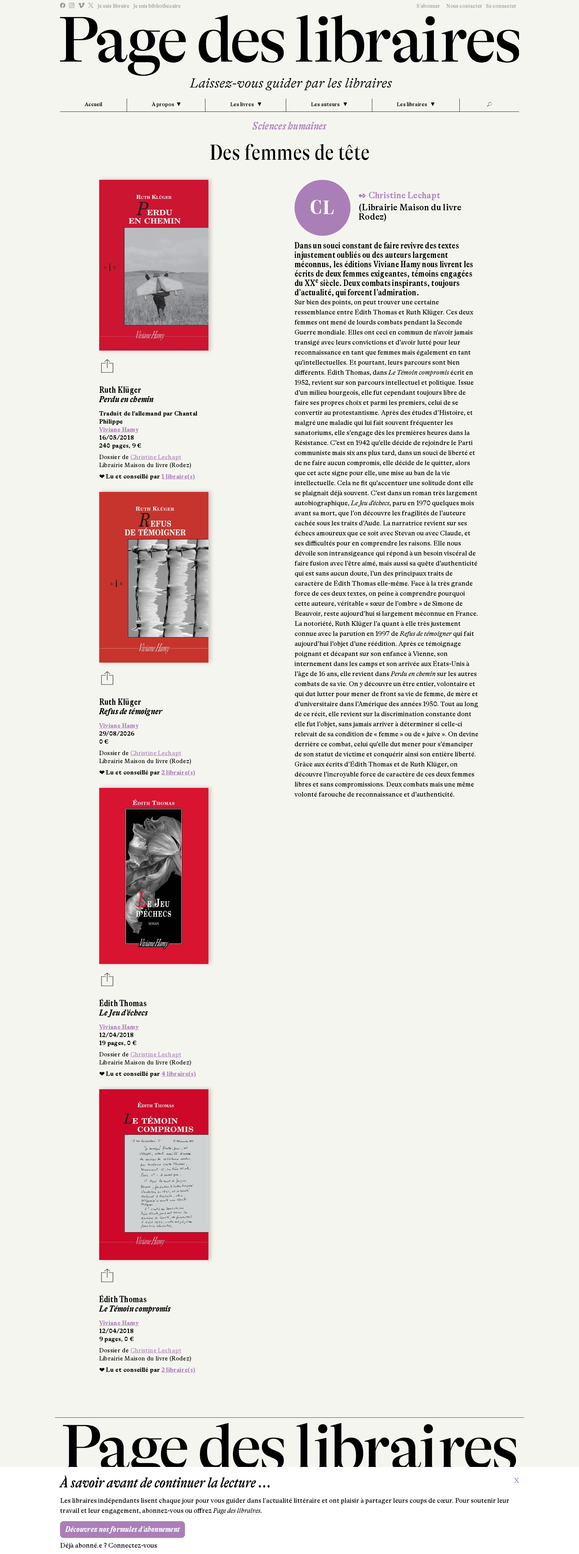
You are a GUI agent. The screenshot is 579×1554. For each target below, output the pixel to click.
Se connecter (501, 6)
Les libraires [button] (412, 104)
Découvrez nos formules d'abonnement (122, 1529)
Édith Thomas (123, 1003)
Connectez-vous (132, 1545)
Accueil (93, 104)
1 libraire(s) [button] (178, 476)
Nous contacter (464, 6)
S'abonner (428, 6)
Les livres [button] (242, 104)
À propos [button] (163, 104)
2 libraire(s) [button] (179, 772)
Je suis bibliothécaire (157, 6)
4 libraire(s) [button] (179, 1073)
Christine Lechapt (156, 457)
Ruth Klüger (120, 390)
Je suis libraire (113, 6)
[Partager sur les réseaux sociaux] (107, 368)
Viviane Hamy (119, 429)
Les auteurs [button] (326, 104)
